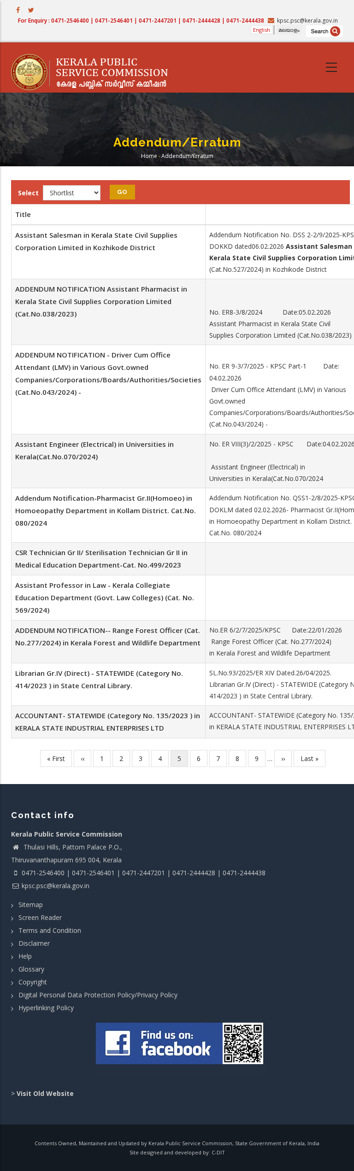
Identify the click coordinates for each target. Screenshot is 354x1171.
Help (25, 956)
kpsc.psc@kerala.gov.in (55, 885)
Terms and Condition (49, 930)
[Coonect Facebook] (180, 1047)
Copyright (32, 982)
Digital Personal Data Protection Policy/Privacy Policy (97, 994)
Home (149, 156)
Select (28, 192)
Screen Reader (40, 917)
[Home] (94, 67)
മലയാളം (289, 29)
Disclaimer (34, 943)
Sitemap (30, 904)
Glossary (31, 969)
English (261, 29)
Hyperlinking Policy (46, 1007)
